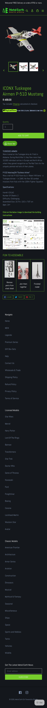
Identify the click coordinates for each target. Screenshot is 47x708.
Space (7, 624)
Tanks (7, 638)
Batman (8, 444)
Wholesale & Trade (13, 370)
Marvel (7, 423)
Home (7, 321)
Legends (8, 335)
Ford (7, 487)
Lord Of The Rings (12, 437)
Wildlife (8, 652)
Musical (8, 589)
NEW (7, 328)
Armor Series (10, 561)
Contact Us (9, 363)
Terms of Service (12, 398)
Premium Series (11, 342)
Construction (10, 575)
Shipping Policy (11, 377)
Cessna (8, 508)
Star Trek (9, 458)
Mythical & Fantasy (13, 596)
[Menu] (42, 10)
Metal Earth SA (20, 699)
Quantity (6, 122)
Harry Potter (10, 430)
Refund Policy (10, 384)
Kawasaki (9, 480)
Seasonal (9, 603)
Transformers (10, 451)
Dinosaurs (9, 582)
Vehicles (8, 646)
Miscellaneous (11, 610)
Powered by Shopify (31, 699)
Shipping (16, 104)
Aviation (8, 568)
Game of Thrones (12, 472)
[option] (13, 66)
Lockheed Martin (12, 515)
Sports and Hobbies (13, 631)
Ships (7, 617)
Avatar (7, 529)
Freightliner (10, 494)
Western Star (10, 522)
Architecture (10, 554)
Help (7, 356)
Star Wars (9, 416)
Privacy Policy (11, 391)
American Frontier (12, 547)
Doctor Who (10, 465)
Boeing (8, 501)
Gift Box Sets (10, 349)
